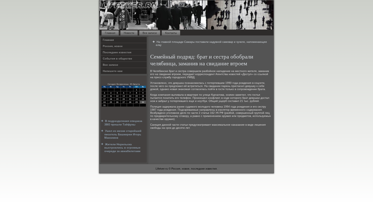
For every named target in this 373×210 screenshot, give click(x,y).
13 (124, 96)
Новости (129, 32)
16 (143, 96)
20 (124, 99)
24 (104, 102)
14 (130, 96)
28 (130, 102)
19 (117, 99)
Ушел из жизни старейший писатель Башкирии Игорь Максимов (122, 134)
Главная (110, 32)
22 (136, 99)
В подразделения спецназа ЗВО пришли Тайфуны (123, 122)
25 (111, 102)
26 (117, 102)
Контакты (171, 32)
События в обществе (117, 58)
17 (104, 99)
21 (130, 99)
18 (111, 99)
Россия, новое (113, 46)
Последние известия (117, 52)
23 (143, 99)
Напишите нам (112, 71)
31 (104, 105)
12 (117, 96)
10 (104, 96)
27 (124, 102)
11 (111, 96)
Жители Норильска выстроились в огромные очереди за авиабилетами (122, 148)
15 (136, 96)
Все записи (150, 32)
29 (136, 102)
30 (143, 102)
